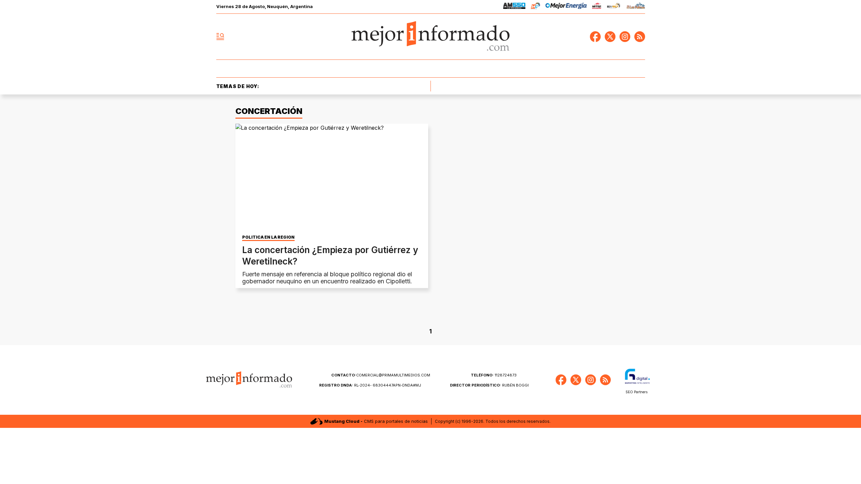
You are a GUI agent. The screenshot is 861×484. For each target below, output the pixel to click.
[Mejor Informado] (430, 36)
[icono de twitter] (610, 36)
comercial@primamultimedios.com (380, 375)
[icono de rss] (639, 36)
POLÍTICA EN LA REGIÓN (268, 237)
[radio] (514, 7)
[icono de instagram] (625, 36)
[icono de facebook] (595, 36)
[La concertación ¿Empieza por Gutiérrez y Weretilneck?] (331, 178)
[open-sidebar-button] (220, 37)
